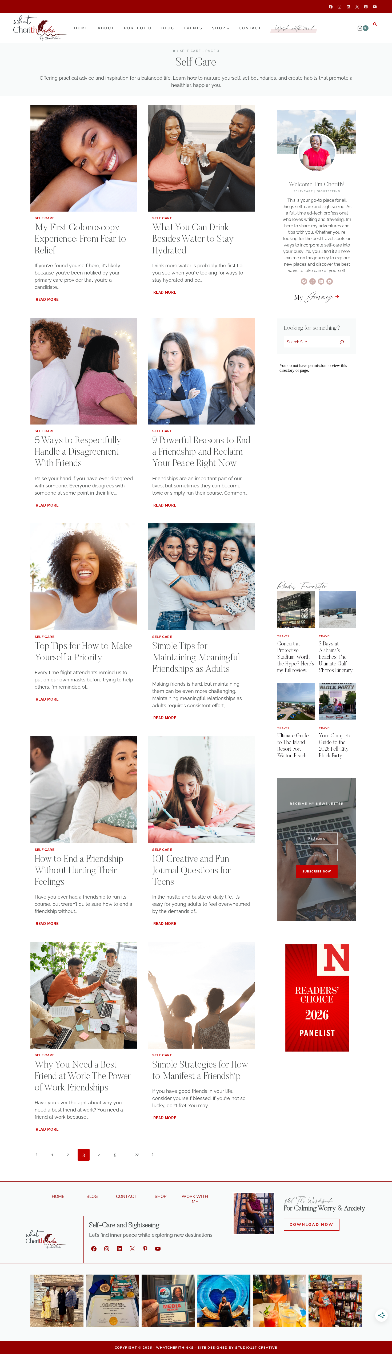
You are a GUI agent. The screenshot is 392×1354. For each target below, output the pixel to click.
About (106, 28)
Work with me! (295, 28)
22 (136, 1154)
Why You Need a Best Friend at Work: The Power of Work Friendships (83, 1077)
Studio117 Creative (256, 1347)
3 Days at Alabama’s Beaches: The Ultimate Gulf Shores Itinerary (336, 657)
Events (193, 28)
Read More (47, 299)
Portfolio (138, 28)
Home (81, 28)
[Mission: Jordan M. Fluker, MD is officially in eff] (56, 1301)
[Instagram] (339, 7)
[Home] (174, 51)
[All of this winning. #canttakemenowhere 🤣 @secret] (112, 1301)
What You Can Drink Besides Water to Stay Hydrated (193, 239)
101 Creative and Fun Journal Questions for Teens (191, 871)
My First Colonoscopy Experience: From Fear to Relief (80, 239)
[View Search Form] (375, 24)
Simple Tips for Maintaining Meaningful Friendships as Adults (196, 658)
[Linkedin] (348, 7)
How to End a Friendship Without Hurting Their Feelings (79, 871)
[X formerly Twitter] (357, 7)
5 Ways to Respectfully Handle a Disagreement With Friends (78, 452)
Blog (167, 28)
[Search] (342, 342)
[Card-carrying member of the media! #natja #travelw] (168, 1301)
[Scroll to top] (379, 1344)
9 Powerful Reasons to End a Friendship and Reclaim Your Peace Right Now (201, 452)
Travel (283, 636)
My (313, 298)
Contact (250, 28)
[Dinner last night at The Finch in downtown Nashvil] (279, 1301)
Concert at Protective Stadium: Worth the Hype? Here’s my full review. (295, 657)
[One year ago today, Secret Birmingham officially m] (335, 1301)
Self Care (45, 218)
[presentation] (83, 158)
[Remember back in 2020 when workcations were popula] (223, 1301)
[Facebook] (331, 7)
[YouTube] (375, 7)
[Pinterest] (366, 7)
